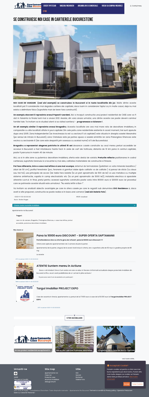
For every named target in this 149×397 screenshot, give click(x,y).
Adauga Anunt (50, 382)
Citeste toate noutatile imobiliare (26, 205)
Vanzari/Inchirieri (67, 5)
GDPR (16, 377)
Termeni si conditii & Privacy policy (103, 390)
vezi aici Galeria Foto (95, 192)
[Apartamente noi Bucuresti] (29, 5)
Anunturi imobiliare (52, 379)
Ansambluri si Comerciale (88, 5)
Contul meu (137, 6)
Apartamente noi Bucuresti (22, 210)
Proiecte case (50, 377)
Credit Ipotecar (49, 5)
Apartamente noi (51, 373)
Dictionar (79, 377)
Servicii (78, 375)
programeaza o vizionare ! (90, 121)
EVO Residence (120, 188)
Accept (126, 384)
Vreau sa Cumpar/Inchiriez (112, 5)
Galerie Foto (80, 379)
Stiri (45, 11)
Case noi (48, 375)
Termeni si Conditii (21, 379)
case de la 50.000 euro (99, 297)
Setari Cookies (137, 384)
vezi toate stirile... (128, 359)
